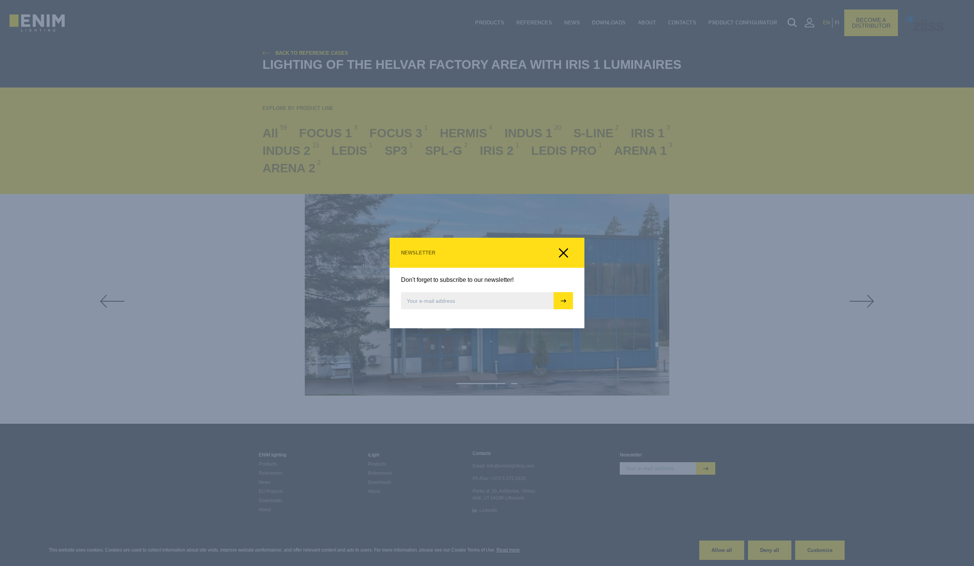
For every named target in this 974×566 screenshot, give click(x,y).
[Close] (563, 252)
